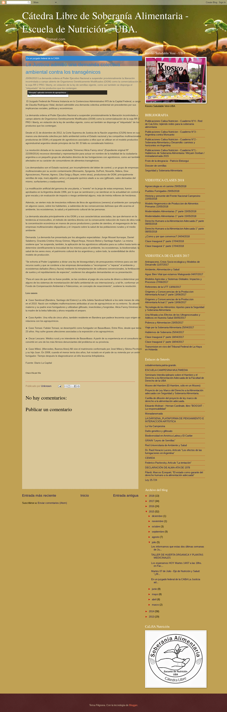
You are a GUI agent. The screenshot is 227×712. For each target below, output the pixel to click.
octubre (156, 526)
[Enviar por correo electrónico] (65, 386)
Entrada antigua (125, 495)
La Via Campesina (155, 426)
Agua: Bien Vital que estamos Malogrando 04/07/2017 (174, 274)
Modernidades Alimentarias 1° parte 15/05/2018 (170, 216)
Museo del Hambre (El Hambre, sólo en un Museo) (172, 385)
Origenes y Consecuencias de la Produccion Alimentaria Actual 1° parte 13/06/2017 (169, 301)
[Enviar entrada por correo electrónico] (59, 386)
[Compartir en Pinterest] (78, 386)
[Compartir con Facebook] (75, 386)
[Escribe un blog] (69, 386)
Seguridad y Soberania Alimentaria (163, 170)
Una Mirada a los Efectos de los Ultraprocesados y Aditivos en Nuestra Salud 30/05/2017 (172, 316)
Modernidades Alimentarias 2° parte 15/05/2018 (170, 211)
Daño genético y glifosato (158, 431)
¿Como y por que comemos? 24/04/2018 (167, 236)
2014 (152, 611)
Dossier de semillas (156, 165)
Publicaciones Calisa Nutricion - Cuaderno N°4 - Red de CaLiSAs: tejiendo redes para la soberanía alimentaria (173, 124)
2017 (152, 501)
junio (155, 589)
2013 (152, 616)
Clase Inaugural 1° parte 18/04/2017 (164, 342)
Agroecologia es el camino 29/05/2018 (165, 186)
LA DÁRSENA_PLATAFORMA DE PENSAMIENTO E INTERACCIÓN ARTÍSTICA (174, 420)
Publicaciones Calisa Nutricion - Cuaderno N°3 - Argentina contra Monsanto (171, 133)
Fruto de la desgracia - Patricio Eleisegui (167, 161)
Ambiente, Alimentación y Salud (162, 269)
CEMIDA (150, 458)
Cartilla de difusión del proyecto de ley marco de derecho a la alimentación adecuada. (171, 399)
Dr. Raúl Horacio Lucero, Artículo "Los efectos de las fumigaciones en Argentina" (173, 451)
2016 (152, 506)
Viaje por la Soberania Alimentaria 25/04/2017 (169, 327)
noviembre (158, 521)
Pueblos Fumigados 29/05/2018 (162, 191)
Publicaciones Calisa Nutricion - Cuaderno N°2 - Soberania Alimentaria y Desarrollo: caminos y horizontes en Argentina (171, 142)
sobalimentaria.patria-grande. (160, 365)
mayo (155, 594)
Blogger (133, 705)
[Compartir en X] (72, 386)
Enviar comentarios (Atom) (52, 503)
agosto (156, 537)
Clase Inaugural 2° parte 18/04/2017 (164, 337)
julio (154, 542)
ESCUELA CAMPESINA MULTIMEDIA (166, 370)
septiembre (158, 531)
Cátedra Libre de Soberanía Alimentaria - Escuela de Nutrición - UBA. (105, 22)
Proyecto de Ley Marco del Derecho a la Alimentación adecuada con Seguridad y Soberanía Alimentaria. (174, 392)
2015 (152, 511)
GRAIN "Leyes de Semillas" (160, 440)
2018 (152, 495)
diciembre (157, 516)
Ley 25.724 (151, 480)
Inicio (84, 495)
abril (154, 599)
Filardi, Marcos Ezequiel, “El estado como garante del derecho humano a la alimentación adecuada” (174, 474)
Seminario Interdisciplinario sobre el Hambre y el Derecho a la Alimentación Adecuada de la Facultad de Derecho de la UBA (174, 378)
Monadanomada (154, 413)
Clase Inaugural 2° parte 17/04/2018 (164, 241)
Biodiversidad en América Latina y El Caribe (168, 435)
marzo (156, 604)
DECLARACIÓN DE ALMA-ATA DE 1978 (167, 467)
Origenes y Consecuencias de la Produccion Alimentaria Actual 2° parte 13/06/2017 (169, 293)
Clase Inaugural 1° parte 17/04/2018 (164, 246)
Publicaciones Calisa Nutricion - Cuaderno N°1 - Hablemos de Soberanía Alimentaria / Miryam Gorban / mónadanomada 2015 (174, 153)
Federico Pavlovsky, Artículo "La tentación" (168, 462)
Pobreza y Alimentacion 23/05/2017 (164, 322)
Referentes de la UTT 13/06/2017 (163, 287)
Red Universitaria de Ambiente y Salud (166, 445)
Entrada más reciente (39, 495)
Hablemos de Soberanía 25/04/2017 (164, 332)
